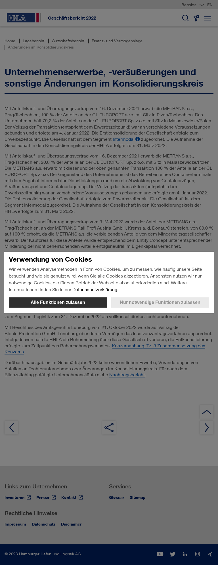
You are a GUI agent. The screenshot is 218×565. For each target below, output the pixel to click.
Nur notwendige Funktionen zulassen (160, 302)
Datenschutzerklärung (94, 289)
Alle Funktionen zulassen (58, 302)
